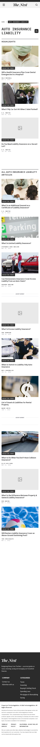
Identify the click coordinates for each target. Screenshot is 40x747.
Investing (23, 685)
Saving (22, 698)
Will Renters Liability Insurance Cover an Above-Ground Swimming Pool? (18, 534)
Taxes (22, 682)
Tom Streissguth (7, 539)
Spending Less (25, 691)
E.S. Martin (6, 113)
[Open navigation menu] (3, 4)
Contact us (6, 682)
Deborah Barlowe (7, 284)
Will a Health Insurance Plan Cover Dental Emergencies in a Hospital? (19, 73)
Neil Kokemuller (7, 370)
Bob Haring (6, 501)
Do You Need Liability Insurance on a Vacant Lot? (19, 145)
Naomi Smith (6, 408)
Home (3, 22)
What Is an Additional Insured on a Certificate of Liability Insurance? (16, 206)
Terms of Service (4, 725)
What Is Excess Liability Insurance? (16, 329)
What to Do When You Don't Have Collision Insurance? (19, 459)
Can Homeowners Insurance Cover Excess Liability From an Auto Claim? (19, 280)
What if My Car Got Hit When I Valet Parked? (20, 109)
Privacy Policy (13, 725)
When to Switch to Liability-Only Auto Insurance (17, 366)
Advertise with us (8, 684)
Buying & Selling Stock (28, 688)
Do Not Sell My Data (26, 734)
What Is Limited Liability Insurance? (16, 243)
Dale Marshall (7, 78)
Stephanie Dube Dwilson (10, 247)
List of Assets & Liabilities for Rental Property (16, 403)
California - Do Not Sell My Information (29, 725)
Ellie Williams (7, 463)
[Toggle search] (36, 5)
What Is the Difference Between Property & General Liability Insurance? (19, 496)
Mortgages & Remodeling (29, 695)
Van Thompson (6, 332)
